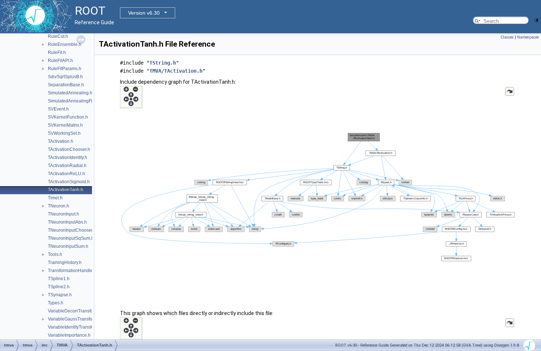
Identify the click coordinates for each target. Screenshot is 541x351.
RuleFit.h (57, 52)
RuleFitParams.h (64, 68)
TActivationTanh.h (65, 189)
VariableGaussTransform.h (74, 319)
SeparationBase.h (66, 84)
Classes (507, 37)
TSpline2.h (59, 286)
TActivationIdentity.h (67, 157)
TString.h (162, 63)
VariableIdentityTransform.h (75, 327)
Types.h (55, 302)
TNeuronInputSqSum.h (71, 238)
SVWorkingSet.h (64, 133)
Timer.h (55, 197)
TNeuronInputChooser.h (72, 230)
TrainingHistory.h (65, 262)
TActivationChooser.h (69, 149)
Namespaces (528, 37)
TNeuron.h (58, 206)
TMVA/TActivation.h (175, 71)
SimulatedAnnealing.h (70, 92)
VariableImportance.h (69, 335)
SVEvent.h (58, 109)
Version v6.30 (144, 13)
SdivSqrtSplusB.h (65, 76)
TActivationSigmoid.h (69, 181)
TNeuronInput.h (63, 214)
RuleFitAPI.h (60, 60)
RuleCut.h (58, 36)
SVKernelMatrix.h (65, 125)
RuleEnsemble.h (64, 44)
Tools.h (55, 254)
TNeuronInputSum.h (68, 246)
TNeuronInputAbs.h (67, 222)
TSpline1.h (59, 278)
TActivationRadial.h (67, 165)
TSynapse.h (60, 294)
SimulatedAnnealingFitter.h (75, 101)
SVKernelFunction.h (68, 117)
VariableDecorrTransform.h (75, 311)
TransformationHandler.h (73, 270)
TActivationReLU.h (66, 173)
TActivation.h (60, 141)
